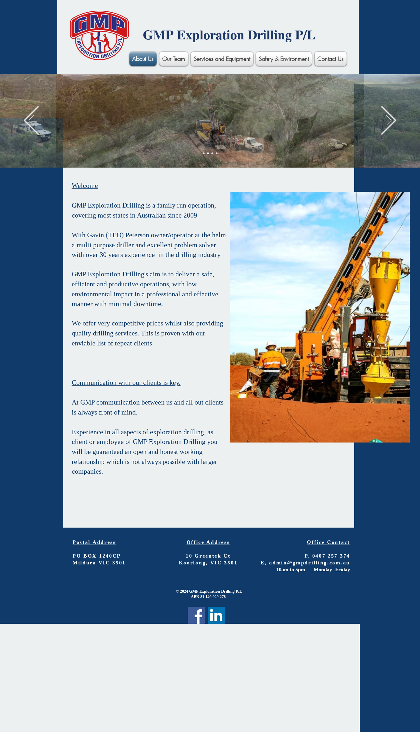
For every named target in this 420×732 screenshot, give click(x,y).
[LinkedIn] (216, 615)
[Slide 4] (216, 153)
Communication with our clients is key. (126, 382)
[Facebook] (196, 615)
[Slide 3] (212, 153)
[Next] (388, 121)
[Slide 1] (204, 153)
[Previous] (31, 121)
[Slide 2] (208, 153)
